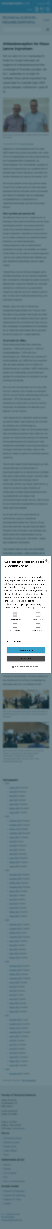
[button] (26, 666)
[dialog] (26, 614)
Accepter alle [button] (26, 650)
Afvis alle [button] (26, 658)
